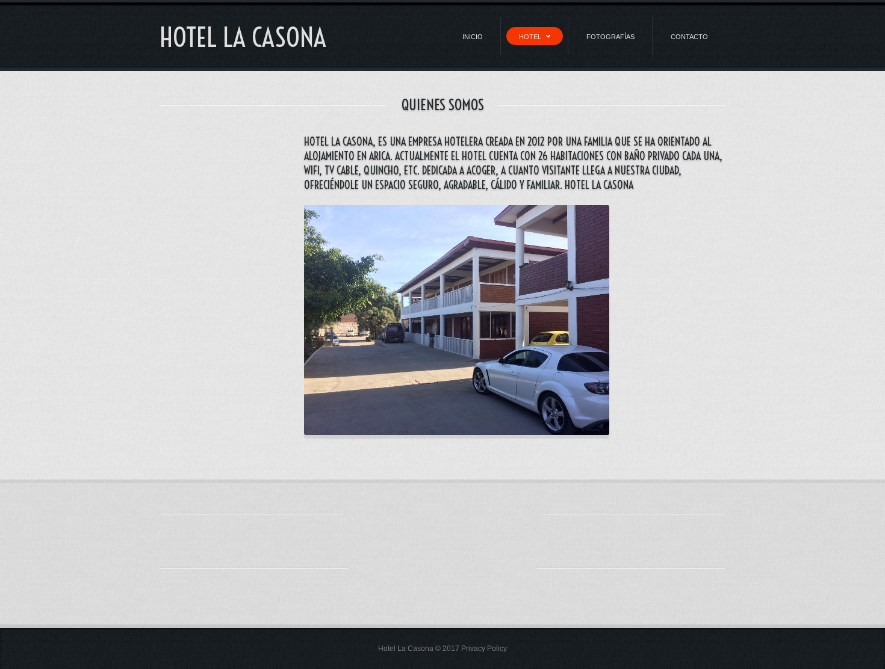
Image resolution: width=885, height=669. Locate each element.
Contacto (689, 36)
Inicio (472, 36)
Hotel (530, 36)
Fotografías (610, 36)
